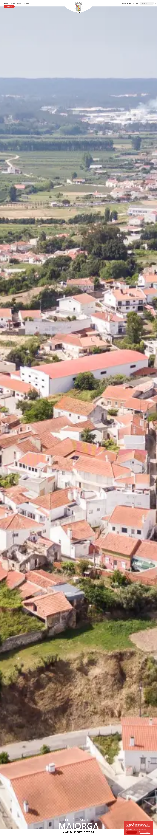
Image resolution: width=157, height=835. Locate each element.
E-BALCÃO (19, 3)
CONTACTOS (135, 3)
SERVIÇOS (13, 3)
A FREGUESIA (6, 3)
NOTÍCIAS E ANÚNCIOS (126, 3)
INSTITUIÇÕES (26, 3)
